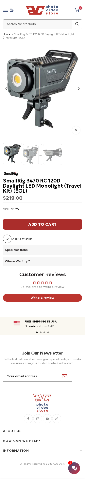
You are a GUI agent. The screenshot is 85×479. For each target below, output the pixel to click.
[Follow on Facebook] (28, 418)
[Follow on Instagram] (37, 418)
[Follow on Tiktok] (56, 418)
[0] (77, 10)
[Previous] (9, 89)
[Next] (76, 89)
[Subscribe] (64, 376)
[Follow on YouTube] (47, 418)
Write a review (43, 297)
